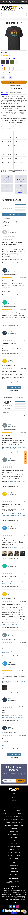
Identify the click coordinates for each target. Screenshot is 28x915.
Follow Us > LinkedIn (14, 846)
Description (4, 92)
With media (7, 225)
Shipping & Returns (15, 92)
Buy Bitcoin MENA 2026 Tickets (14, 816)
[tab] (5, 93)
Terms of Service (14, 865)
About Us (14, 800)
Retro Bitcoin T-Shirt (14, 19)
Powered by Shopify (20, 909)
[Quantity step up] (10, 77)
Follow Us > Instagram (14, 852)
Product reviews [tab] (8, 397)
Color (8, 58)
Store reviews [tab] (20, 397)
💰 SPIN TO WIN (25, 458)
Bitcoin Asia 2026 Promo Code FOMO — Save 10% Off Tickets (14, 806)
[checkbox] (7, 226)
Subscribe (14, 837)
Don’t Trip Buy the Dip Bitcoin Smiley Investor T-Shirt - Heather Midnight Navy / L (13, 515)
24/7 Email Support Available (14, 883)
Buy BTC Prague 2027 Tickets (14, 822)
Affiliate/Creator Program (14, 834)
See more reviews (14, 387)
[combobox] (11, 14)
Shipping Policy (14, 871)
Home (2, 19)
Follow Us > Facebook (14, 855)
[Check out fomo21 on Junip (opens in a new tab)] (16, 390)
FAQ (14, 840)
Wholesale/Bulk (14, 831)
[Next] (25, 38)
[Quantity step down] (3, 77)
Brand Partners (14, 858)
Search (14, 797)
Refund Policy (14, 874)
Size (2, 65)
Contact (14, 803)
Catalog (6, 19)
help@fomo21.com (14, 881)
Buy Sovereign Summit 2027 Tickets (14, 819)
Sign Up (19, 780)
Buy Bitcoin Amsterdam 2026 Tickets (14, 810)
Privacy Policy (14, 868)
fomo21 (13, 909)
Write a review (14, 214)
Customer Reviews (14, 828)
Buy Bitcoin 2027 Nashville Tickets (14, 825)
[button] (5, 55)
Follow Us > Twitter (14, 849)
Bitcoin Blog (14, 843)
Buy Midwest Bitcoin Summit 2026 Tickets (14, 813)
